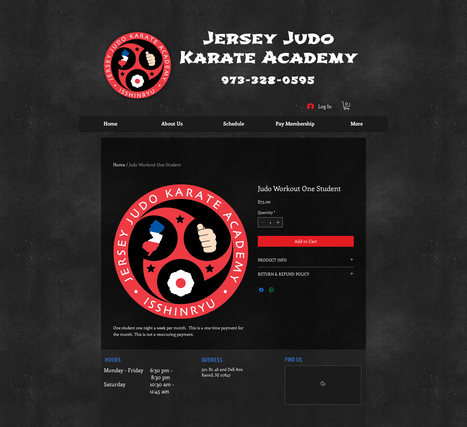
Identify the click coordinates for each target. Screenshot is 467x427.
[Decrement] (262, 222)
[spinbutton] (270, 222)
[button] (347, 105)
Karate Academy (268, 57)
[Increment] (278, 222)
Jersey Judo (268, 38)
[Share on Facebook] (261, 290)
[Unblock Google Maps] (323, 385)
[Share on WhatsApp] (271, 290)
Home (119, 164)
